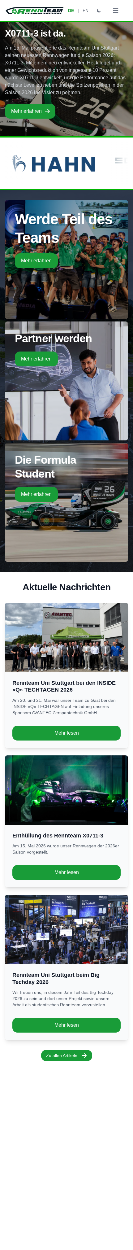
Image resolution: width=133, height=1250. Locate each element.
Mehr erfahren (26, 111)
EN (85, 10)
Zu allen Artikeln (61, 1055)
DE (71, 10)
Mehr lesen (66, 733)
